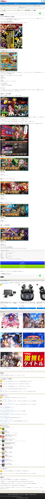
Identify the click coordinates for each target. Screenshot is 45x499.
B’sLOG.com (34, 494)
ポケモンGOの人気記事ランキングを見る (5, 416)
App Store (23, 263)
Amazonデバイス (17, 282)
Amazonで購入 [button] (9, 308)
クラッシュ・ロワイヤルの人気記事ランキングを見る (7, 409)
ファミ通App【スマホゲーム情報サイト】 (5, 5)
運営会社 (16, 494)
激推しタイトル (24, 7)
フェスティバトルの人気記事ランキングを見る (6, 406)
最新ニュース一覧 (14, 5)
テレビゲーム (23, 282)
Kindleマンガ (12, 282)
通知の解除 (26, 494)
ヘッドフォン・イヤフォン (4, 282)
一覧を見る (42, 280)
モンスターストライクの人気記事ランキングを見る (6, 419)
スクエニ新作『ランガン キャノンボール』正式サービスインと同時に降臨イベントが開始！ (29, 5)
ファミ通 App (3, 1)
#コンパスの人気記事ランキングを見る (5, 399)
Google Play (23, 266)
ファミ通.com (30, 494)
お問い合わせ (10, 494)
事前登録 (20, 7)
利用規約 (13, 494)
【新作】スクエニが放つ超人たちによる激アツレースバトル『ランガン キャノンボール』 (13, 22)
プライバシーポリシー (21, 494)
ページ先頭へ (42, 491)
